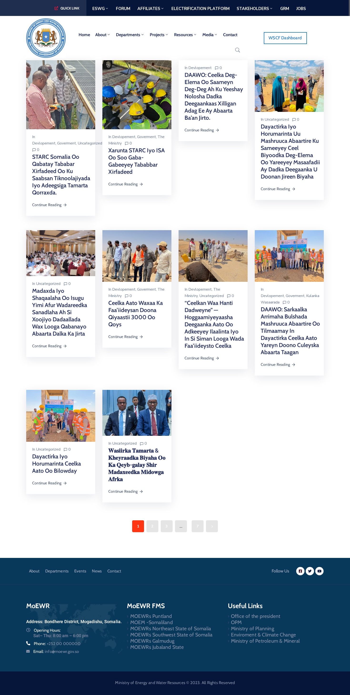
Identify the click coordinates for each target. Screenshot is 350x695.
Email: (56, 651)
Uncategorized (90, 143)
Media (208, 34)
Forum (123, 8)
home (84, 34)
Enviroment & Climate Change (263, 635)
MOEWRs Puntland (151, 616)
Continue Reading (46, 205)
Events (80, 571)
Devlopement (43, 143)
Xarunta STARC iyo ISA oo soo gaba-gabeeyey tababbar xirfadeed (136, 161)
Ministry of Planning (252, 628)
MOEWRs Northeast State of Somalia (170, 628)
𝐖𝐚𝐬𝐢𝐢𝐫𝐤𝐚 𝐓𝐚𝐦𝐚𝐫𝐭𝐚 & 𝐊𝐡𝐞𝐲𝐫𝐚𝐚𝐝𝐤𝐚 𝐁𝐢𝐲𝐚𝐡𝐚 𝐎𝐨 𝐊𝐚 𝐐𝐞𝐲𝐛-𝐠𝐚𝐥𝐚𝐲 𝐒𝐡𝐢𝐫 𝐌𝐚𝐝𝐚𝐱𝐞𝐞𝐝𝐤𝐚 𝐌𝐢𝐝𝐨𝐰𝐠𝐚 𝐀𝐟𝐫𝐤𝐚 (136, 464)
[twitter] (310, 571)
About (100, 34)
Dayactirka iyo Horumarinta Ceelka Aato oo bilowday (56, 463)
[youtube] (319, 571)
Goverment (66, 143)
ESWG (98, 8)
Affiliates (148, 8)
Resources (183, 34)
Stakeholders (253, 8)
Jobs (301, 8)
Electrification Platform (200, 8)
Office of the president (255, 616)
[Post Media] (60, 94)
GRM (284, 8)
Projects (157, 34)
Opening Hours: (47, 630)
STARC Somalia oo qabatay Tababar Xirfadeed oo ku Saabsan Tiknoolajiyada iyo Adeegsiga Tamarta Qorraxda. (61, 174)
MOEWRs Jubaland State (157, 647)
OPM (236, 622)
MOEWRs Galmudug (152, 641)
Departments (128, 34)
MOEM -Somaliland (151, 622)
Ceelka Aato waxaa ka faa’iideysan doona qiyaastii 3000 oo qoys (135, 313)
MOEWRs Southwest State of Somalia (171, 635)
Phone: (57, 643)
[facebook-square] (300, 571)
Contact (230, 34)
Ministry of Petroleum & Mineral (265, 641)
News (97, 571)
